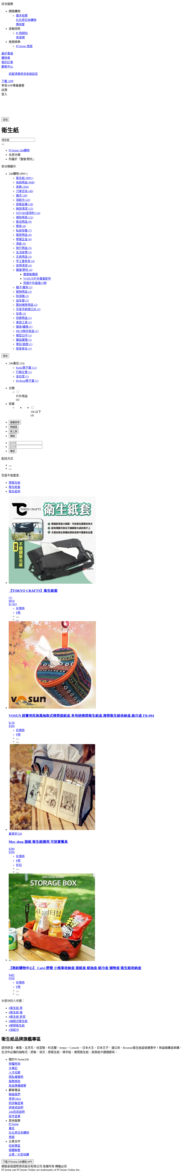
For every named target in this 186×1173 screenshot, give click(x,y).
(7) (24, 230)
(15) (24, 208)
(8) (21, 226)
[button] (93, 24)
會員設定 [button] (32, 73)
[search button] (2, 144)
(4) (25, 261)
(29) (21, 195)
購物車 (5, 57)
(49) (24, 191)
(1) (24, 318)
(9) (24, 221)
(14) (28, 213)
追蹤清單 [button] (14, 73)
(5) (24, 248)
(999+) (24, 178)
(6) (24, 234)
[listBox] (93, 458)
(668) (25, 182)
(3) (24, 287)
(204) (22, 186)
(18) (24, 204)
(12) (24, 217)
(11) (26, 367)
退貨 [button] (23, 73)
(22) (23, 199)
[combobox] (93, 132)
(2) (22, 296)
